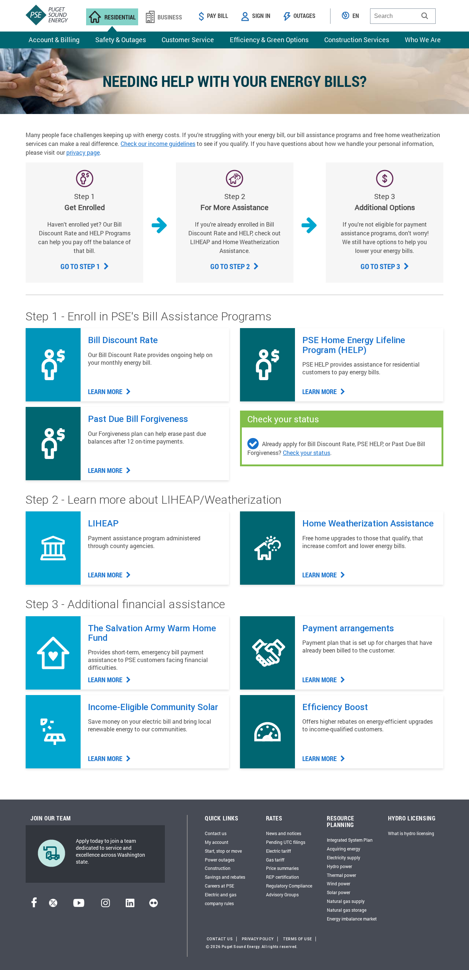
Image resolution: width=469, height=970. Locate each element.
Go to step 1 (80, 266)
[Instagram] (105, 905)
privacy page (83, 152)
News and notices (283, 833)
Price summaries (282, 868)
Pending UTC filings (285, 842)
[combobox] (402, 16)
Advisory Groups (282, 894)
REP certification (282, 877)
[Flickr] (153, 905)
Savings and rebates (225, 877)
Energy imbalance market (352, 919)
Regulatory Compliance (289, 886)
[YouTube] (78, 905)
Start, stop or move (223, 851)
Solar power (338, 892)
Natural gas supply (346, 901)
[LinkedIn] (129, 905)
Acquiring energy (343, 849)
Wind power (338, 883)
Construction (217, 868)
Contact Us (220, 939)
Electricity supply (343, 857)
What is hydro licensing (411, 833)
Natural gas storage (346, 910)
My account (216, 842)
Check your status (306, 452)
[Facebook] (34, 905)
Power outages (219, 860)
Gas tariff (275, 860)
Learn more (106, 391)
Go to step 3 (381, 266)
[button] (425, 15)
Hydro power (339, 866)
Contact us (215, 833)
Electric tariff (278, 851)
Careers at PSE (219, 886)
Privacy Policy (258, 939)
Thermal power (341, 875)
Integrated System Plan (350, 840)
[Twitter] (53, 905)
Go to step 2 (230, 266)
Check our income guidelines (158, 143)
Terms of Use (297, 939)
